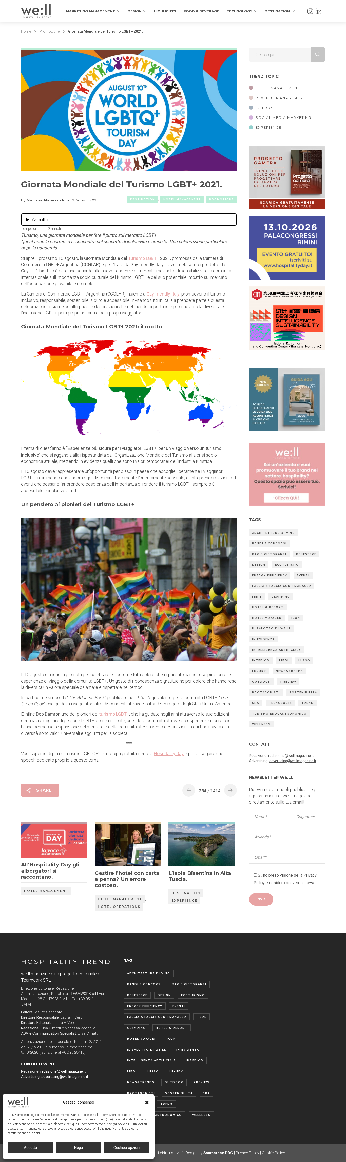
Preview (288, 681)
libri (284, 660)
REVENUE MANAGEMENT (280, 98)
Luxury (259, 671)
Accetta (30, 1147)
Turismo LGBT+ (143, 258)
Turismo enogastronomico (279, 713)
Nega (78, 1147)
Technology (239, 11)
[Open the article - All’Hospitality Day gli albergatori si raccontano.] (37, 841)
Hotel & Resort (268, 607)
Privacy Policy (247, 1153)
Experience (184, 900)
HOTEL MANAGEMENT (278, 88)
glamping (281, 596)
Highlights (165, 11)
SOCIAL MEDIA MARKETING (283, 117)
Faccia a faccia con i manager (281, 586)
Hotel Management (182, 199)
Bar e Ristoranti (269, 554)
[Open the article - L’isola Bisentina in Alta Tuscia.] (185, 845)
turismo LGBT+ (114, 714)
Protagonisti (266, 692)
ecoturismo (287, 564)
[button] (146, 1102)
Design (134, 11)
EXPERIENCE (268, 127)
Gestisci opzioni (126, 1147)
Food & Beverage (201, 11)
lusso (304, 660)
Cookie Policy (273, 1153)
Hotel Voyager (267, 618)
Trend (307, 703)
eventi (303, 575)
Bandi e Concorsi (269, 543)
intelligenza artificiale (276, 650)
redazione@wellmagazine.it (291, 755)
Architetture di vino (273, 533)
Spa (255, 703)
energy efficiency (269, 575)
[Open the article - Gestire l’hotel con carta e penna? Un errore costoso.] (111, 845)
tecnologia (280, 703)
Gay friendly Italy (163, 294)
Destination (277, 11)
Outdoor (261, 681)
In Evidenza (263, 639)
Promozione (50, 31)
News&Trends (289, 671)
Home (26, 31)
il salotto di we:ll (271, 628)
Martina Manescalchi (48, 200)
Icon (295, 618)
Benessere (306, 554)
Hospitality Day (169, 753)
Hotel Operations (119, 907)
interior (261, 660)
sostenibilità (303, 692)
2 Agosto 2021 (85, 200)
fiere (257, 596)
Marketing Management (90, 11)
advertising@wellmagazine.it (292, 761)
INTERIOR (265, 108)
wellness (261, 724)
